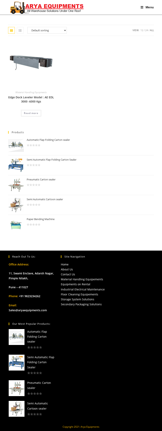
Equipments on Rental (75, 284)
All (152, 30)
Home (65, 264)
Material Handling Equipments (31, 92)
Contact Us (68, 274)
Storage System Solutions (77, 299)
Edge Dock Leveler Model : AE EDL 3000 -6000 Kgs (31, 99)
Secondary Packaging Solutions (81, 304)
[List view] (20, 30)
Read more (31, 113)
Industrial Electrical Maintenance (83, 289)
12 (141, 30)
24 (146, 30)
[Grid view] (11, 30)
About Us (67, 269)
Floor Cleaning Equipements (79, 294)
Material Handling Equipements (82, 279)
